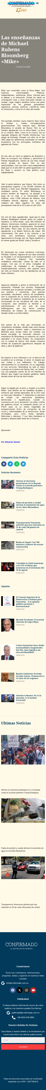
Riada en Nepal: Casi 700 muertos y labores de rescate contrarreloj (29, 544)
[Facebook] (13, 990)
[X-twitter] (20, 990)
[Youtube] (33, 990)
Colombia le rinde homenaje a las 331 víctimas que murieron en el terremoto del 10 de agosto (30, 566)
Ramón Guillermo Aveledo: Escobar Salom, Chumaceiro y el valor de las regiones (30, 676)
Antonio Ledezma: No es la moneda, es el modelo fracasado (28, 697)
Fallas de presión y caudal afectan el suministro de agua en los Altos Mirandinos (30, 505)
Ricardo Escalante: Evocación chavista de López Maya (30, 620)
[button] (37, 3)
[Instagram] (26, 990)
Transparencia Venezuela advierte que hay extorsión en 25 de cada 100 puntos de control (30, 526)
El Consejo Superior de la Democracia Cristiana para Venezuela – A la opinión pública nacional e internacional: (29, 602)
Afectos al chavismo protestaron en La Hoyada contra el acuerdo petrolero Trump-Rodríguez (29, 484)
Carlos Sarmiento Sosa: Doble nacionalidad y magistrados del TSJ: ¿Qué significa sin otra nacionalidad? (30, 649)
